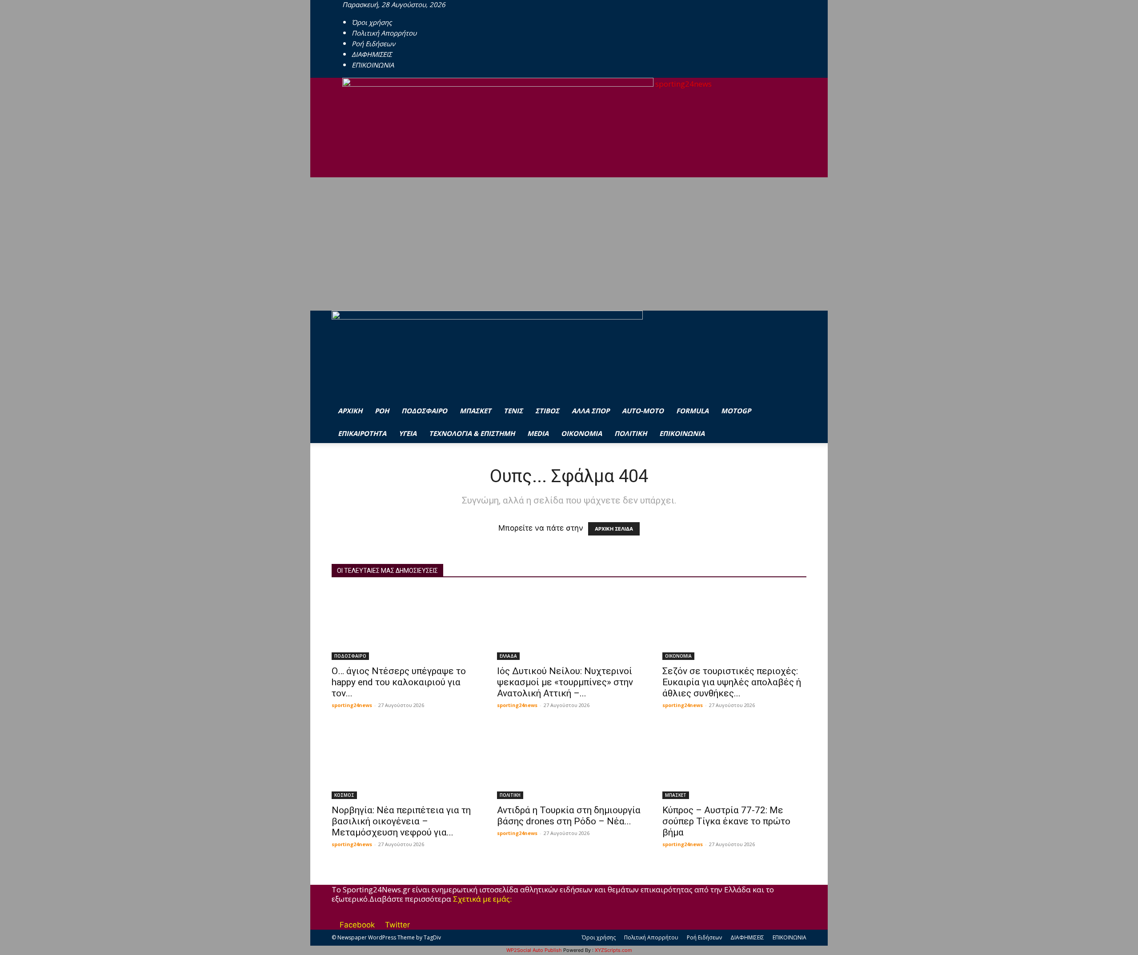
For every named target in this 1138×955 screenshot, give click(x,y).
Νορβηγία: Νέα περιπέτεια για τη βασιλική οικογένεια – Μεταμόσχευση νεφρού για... (401, 821)
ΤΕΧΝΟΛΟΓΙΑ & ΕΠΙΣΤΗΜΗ (472, 433)
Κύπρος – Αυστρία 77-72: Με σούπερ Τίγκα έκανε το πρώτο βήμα (726, 821)
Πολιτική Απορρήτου (384, 32)
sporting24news (352, 705)
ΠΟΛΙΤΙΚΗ (630, 433)
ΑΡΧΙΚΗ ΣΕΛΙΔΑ (614, 529)
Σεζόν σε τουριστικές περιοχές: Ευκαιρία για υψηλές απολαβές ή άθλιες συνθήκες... (731, 682)
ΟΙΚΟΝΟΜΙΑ (581, 433)
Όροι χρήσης (372, 22)
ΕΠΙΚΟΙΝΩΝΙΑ (373, 64)
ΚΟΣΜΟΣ (344, 795)
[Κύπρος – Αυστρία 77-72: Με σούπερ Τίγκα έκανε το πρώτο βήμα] (734, 763)
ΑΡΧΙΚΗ (350, 410)
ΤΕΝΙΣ (513, 410)
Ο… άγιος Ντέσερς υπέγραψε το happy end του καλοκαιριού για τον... (399, 682)
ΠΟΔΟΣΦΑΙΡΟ (424, 410)
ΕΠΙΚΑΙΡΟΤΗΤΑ (362, 433)
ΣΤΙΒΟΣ (547, 410)
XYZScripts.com (613, 950)
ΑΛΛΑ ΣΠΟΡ (590, 410)
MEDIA (538, 433)
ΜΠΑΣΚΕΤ (475, 410)
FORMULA (692, 410)
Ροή (382, 410)
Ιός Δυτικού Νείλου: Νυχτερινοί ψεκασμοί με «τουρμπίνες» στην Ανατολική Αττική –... (565, 682)
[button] (795, 329)
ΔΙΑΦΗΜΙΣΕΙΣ (372, 54)
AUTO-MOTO (643, 410)
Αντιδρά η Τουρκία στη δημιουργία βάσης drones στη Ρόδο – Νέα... (569, 816)
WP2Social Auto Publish (534, 950)
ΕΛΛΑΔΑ (508, 656)
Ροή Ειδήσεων (373, 43)
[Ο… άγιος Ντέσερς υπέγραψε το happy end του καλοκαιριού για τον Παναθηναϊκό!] (404, 624)
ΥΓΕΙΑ (408, 433)
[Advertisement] (569, 244)
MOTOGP (736, 410)
